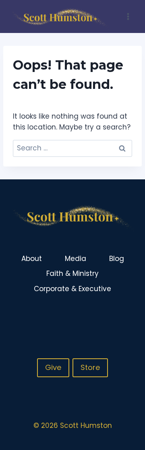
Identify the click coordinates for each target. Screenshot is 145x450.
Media (75, 258)
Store (90, 367)
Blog (116, 258)
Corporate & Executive (72, 289)
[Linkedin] (128, 315)
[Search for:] (72, 148)
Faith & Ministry (72, 273)
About (31, 258)
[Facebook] (97, 315)
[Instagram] (113, 315)
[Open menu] (127, 16)
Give (53, 367)
